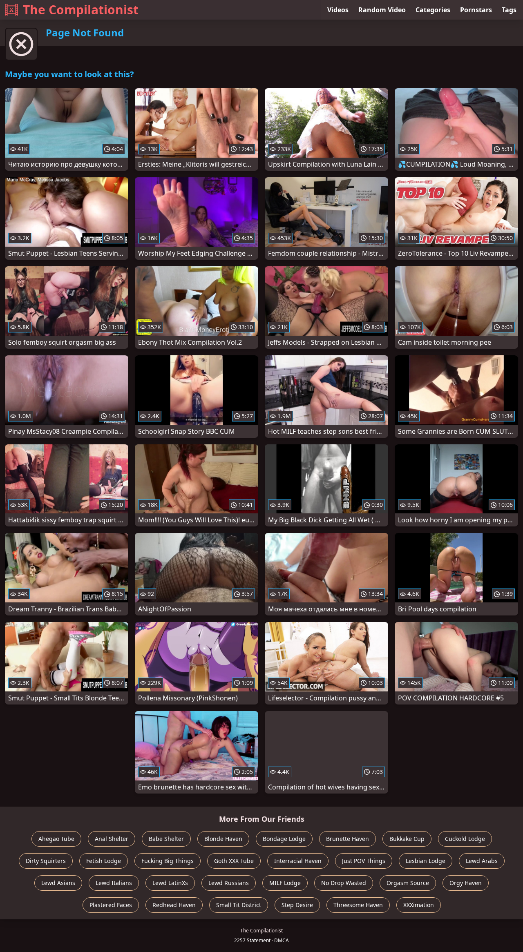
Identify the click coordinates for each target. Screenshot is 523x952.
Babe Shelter (166, 839)
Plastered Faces (110, 905)
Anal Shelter (111, 839)
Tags (509, 9)
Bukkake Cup (407, 839)
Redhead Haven (174, 905)
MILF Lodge (285, 883)
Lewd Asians (58, 883)
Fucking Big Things (167, 861)
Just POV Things (363, 861)
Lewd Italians (114, 883)
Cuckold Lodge (465, 839)
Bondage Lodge (284, 839)
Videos (338, 9)
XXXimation (418, 905)
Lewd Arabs (482, 861)
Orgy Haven (465, 883)
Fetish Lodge (103, 861)
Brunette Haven (347, 839)
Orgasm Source (408, 883)
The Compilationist (81, 9)
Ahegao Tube (56, 839)
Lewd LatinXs (170, 883)
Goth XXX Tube (234, 861)
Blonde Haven (223, 839)
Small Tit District (238, 905)
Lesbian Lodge (425, 861)
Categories (433, 9)
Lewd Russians (228, 883)
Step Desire (297, 905)
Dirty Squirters (46, 861)
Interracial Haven (298, 861)
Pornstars (476, 9)
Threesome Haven (358, 905)
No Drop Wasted (343, 883)
